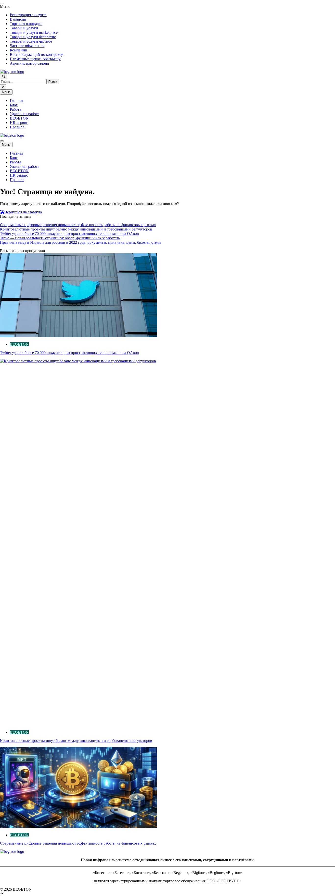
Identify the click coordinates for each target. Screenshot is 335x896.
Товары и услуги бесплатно (33, 37)
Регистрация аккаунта (28, 15)
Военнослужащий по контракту (36, 54)
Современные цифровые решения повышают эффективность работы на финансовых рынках (78, 225)
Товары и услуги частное (31, 41)
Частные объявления (27, 46)
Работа (15, 109)
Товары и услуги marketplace (34, 32)
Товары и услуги (24, 28)
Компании (18, 50)
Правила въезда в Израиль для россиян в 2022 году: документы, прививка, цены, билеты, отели (80, 242)
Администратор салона (29, 63)
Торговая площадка (26, 24)
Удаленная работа (24, 114)
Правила (17, 127)
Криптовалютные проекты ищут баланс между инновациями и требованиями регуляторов (76, 229)
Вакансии (18, 19)
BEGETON (19, 118)
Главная (16, 100)
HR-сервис (19, 123)
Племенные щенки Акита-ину (35, 59)
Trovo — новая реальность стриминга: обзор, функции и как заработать (60, 238)
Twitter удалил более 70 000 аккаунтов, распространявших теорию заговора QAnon (69, 233)
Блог (14, 105)
